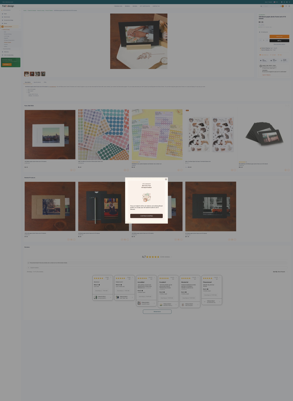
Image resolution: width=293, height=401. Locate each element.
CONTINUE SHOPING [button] (146, 216)
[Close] (166, 179)
